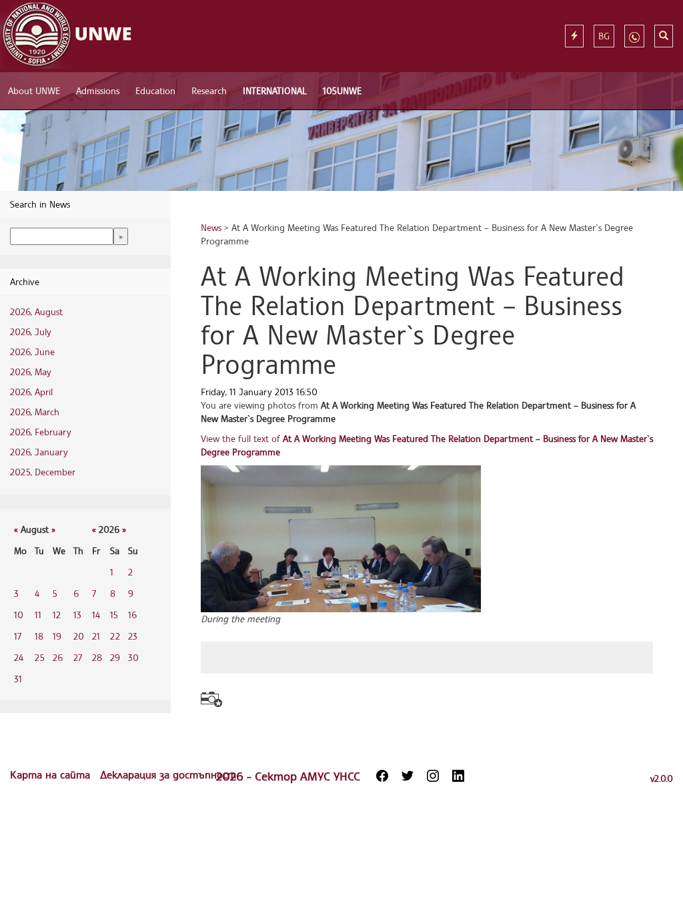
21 (96, 636)
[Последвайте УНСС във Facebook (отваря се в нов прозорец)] (382, 775)
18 (39, 636)
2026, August (36, 311)
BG (604, 35)
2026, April (31, 391)
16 (132, 614)
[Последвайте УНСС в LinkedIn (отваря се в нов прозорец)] (458, 775)
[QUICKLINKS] (574, 36)
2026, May (30, 371)
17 (17, 636)
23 (132, 636)
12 (57, 614)
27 (77, 657)
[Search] (663, 36)
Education (155, 90)
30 (133, 657)
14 (96, 614)
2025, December (42, 471)
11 (38, 614)
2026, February (40, 431)
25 (40, 657)
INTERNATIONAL (275, 90)
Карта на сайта (51, 774)
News (211, 227)
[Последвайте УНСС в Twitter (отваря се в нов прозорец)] (407, 775)
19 (57, 636)
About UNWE (34, 90)
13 (77, 614)
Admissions (97, 90)
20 (78, 636)
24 (18, 657)
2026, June (32, 351)
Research (209, 90)
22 (115, 636)
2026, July (30, 331)
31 (18, 678)
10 (18, 614)
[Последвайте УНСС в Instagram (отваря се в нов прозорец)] (433, 775)
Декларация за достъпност (168, 774)
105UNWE (342, 90)
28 (97, 657)
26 (58, 657)
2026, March (34, 411)
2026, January (39, 451)
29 (115, 657)
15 (114, 614)
